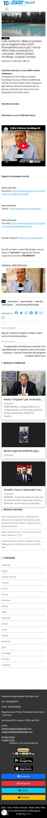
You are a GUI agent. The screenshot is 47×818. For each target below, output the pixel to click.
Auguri (5, 571)
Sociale (5, 635)
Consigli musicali (9, 577)
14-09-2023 (17, 61)
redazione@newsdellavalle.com (17, 731)
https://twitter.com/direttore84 (25, 208)
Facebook (25, 776)
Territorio (6, 659)
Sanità (4, 629)
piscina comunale (26, 301)
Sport (4, 647)
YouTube (24, 797)
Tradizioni (6, 665)
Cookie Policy (8, 740)
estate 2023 (39, 301)
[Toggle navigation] (6, 9)
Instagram (24, 783)
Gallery (5, 606)
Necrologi (6, 618)
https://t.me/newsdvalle (31, 237)
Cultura (5, 594)
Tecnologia (6, 653)
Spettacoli (6, 641)
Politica (5, 38)
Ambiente (6, 565)
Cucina (5, 588)
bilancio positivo (7, 305)
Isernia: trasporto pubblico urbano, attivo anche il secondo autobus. (22, 335)
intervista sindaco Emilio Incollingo (27, 305)
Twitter (24, 790)
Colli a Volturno (13, 301)
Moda (4, 612)
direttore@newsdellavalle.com (16, 728)
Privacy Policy (8, 737)
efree (28, 813)
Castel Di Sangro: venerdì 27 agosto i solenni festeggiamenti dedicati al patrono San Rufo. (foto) (21, 544)
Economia (6, 600)
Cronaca (5, 582)
